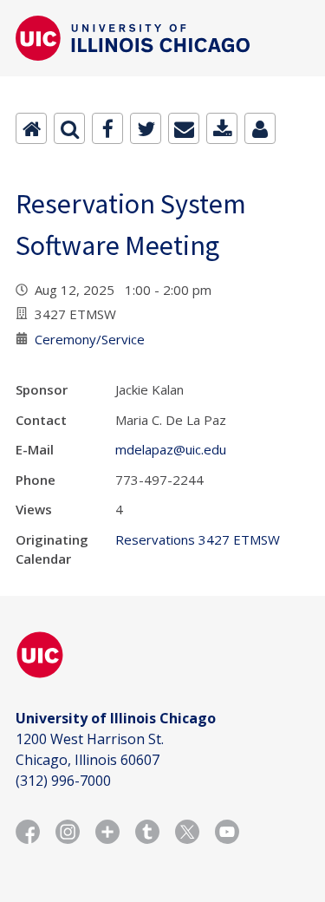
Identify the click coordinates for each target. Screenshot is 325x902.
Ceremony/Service (90, 339)
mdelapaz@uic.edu (170, 449)
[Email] (183, 128)
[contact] (260, 128)
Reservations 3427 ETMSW (197, 539)
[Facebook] (107, 128)
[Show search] (69, 128)
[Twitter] (145, 128)
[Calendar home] (31, 128)
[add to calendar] (221, 128)
